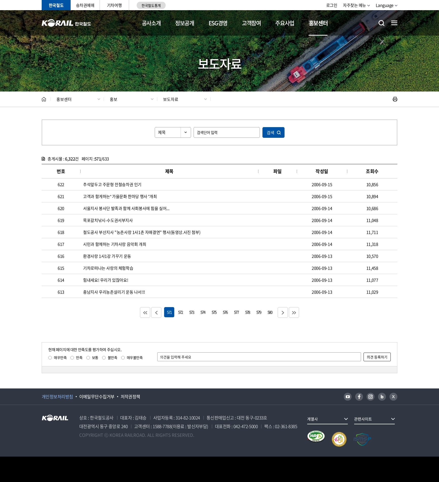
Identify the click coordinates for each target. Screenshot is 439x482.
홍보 (113, 99)
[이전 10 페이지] (156, 312)
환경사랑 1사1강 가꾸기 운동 (107, 256)
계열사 (312, 419)
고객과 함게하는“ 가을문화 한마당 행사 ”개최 (120, 196)
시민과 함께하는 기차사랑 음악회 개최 (114, 244)
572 (180, 312)
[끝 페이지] (294, 312)
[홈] (44, 99)
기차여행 (114, 5)
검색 (270, 132)
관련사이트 (363, 419)
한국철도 (56, 5)
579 (258, 312)
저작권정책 (130, 397)
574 (202, 312)
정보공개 (184, 23)
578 (247, 312)
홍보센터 (318, 23)
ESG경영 (218, 23)
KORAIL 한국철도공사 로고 (66, 23)
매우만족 (60, 357)
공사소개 (151, 23)
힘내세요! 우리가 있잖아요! (105, 280)
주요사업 (284, 23)
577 (236, 312)
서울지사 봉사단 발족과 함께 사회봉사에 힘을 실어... (126, 208)
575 (214, 312)
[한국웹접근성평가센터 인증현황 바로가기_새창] (316, 439)
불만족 (112, 357)
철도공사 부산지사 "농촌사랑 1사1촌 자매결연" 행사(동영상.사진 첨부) (141, 232)
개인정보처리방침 (57, 397)
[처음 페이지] (145, 312)
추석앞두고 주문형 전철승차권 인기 (112, 184)
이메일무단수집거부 (97, 397)
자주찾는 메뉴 (354, 5)
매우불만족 (135, 357)
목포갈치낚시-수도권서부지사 (108, 220)
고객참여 (251, 23)
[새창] (348, 397)
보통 (95, 357)
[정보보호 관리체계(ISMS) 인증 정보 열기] (362, 439)
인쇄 (395, 99)
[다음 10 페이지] (283, 312)
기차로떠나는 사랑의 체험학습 (108, 268)
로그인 (331, 5)
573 (191, 312)
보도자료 (170, 99)
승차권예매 (85, 5)
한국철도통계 (151, 5)
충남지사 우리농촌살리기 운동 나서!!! (114, 292)
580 (270, 312)
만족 (79, 357)
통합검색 (381, 23)
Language (385, 5)
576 (225, 312)
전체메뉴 (394, 23)
